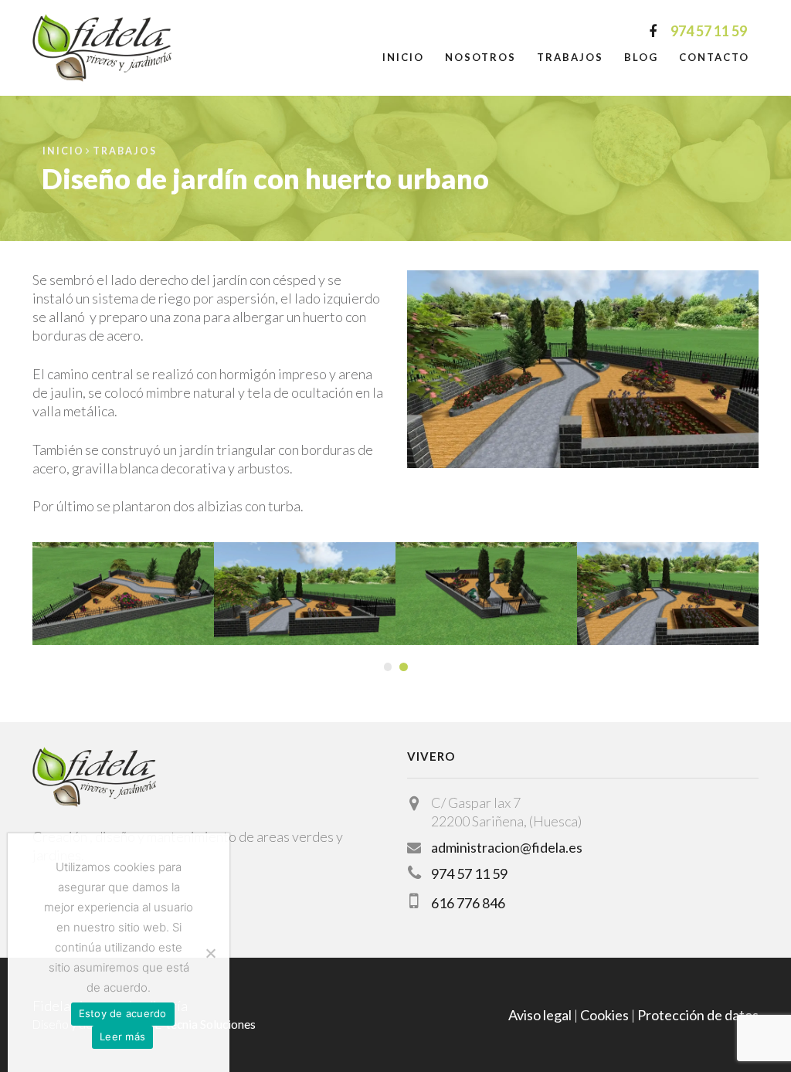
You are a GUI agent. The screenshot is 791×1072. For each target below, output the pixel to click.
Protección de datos (698, 1014)
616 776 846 (468, 902)
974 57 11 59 (469, 873)
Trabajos (570, 57)
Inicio (403, 57)
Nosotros (480, 57)
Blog (641, 57)
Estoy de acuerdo (123, 1013)
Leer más (122, 1036)
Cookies (604, 1014)
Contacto (714, 57)
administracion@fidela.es (506, 847)
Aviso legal (540, 1014)
